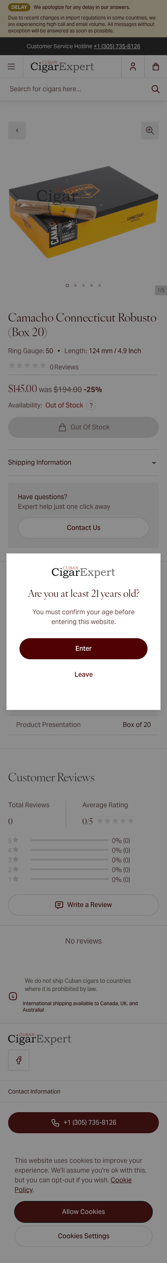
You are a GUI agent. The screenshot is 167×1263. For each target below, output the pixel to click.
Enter (83, 648)
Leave (84, 674)
